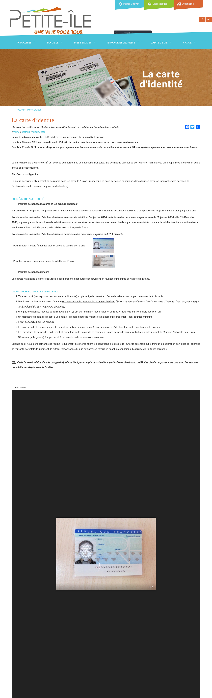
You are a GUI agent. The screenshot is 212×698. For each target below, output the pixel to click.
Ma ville (52, 42)
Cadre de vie (159, 42)
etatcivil (26, 131)
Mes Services (83, 42)
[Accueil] (50, 20)
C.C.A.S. (187, 42)
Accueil (20, 109)
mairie (16, 131)
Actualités (24, 42)
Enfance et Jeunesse (121, 42)
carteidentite (38, 131)
